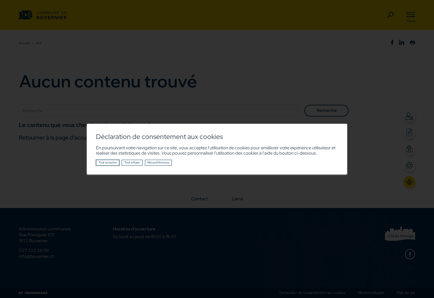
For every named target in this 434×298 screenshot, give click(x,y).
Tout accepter (108, 162)
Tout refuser (132, 162)
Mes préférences (158, 162)
